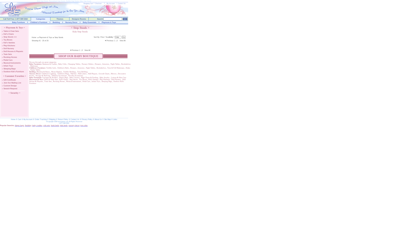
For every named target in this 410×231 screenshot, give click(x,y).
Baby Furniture (18, 22)
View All (122, 41)
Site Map (107, 119)
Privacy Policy (87, 119)
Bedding (56, 22)
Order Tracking (41, 119)
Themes (60, 19)
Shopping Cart (88, 3)
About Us (98, 119)
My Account (111, 3)
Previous (110, 41)
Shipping (52, 119)
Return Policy (63, 119)
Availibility (109, 37)
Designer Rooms (79, 19)
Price (102, 37)
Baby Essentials (89, 22)
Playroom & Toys (109, 22)
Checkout (98, 3)
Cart (19, 119)
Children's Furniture (38, 22)
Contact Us (122, 3)
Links (115, 119)
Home (34, 37)
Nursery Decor (71, 22)
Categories (40, 19)
